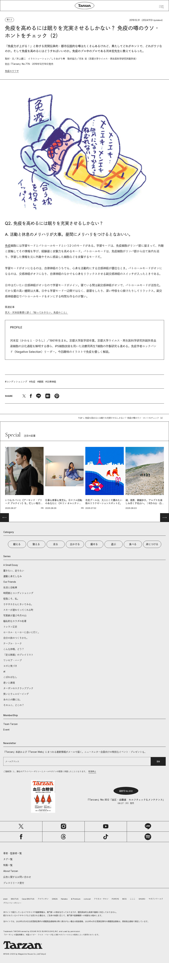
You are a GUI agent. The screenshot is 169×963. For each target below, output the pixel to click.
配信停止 (92, 771)
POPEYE (115, 899)
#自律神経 (50, 381)
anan (5, 899)
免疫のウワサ (12, 71)
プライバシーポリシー (12, 903)
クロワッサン (43, 899)
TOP (80, 418)
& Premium (75, 899)
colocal (87, 899)
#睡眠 (40, 381)
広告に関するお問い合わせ (17, 876)
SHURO (142, 899)
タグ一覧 (8, 859)
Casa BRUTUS (28, 899)
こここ (132, 899)
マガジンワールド (156, 899)
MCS (124, 899)
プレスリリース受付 (13, 882)
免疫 (8, 245)
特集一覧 (8, 865)
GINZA (55, 899)
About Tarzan (10, 871)
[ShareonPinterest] (56, 396)
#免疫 (32, 381)
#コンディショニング (16, 381)
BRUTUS (14, 899)
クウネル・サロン (101, 899)
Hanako (64, 899)
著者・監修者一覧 (12, 853)
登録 (158, 761)
